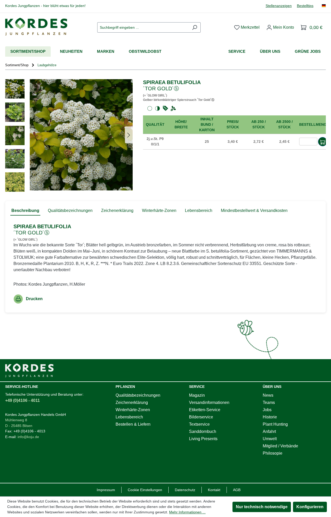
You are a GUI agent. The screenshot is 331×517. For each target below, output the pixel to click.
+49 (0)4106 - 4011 (22, 400)
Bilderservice (201, 417)
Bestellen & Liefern (133, 424)
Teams (269, 402)
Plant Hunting (275, 424)
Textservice (199, 424)
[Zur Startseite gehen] (36, 26)
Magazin (197, 395)
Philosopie (272, 453)
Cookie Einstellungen (145, 490)
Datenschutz (185, 490)
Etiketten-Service (204, 410)
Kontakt (214, 490)
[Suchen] (195, 27)
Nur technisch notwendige (262, 507)
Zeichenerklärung (132, 402)
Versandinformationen (209, 402)
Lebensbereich (129, 417)
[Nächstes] (129, 134)
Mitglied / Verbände (280, 446)
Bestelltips (305, 6)
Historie (270, 417)
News (268, 395)
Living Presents (203, 439)
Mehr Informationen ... (187, 512)
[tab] (25, 211)
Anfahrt (269, 431)
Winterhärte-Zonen (133, 410)
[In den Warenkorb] (322, 141)
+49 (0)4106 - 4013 (29, 431)
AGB (236, 490)
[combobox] (143, 27)
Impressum (106, 490)
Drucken (34, 299)
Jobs (267, 410)
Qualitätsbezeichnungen (138, 395)
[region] (69, 135)
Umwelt (270, 439)
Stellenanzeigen (279, 6)
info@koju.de (28, 437)
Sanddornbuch (202, 431)
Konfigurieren (310, 507)
